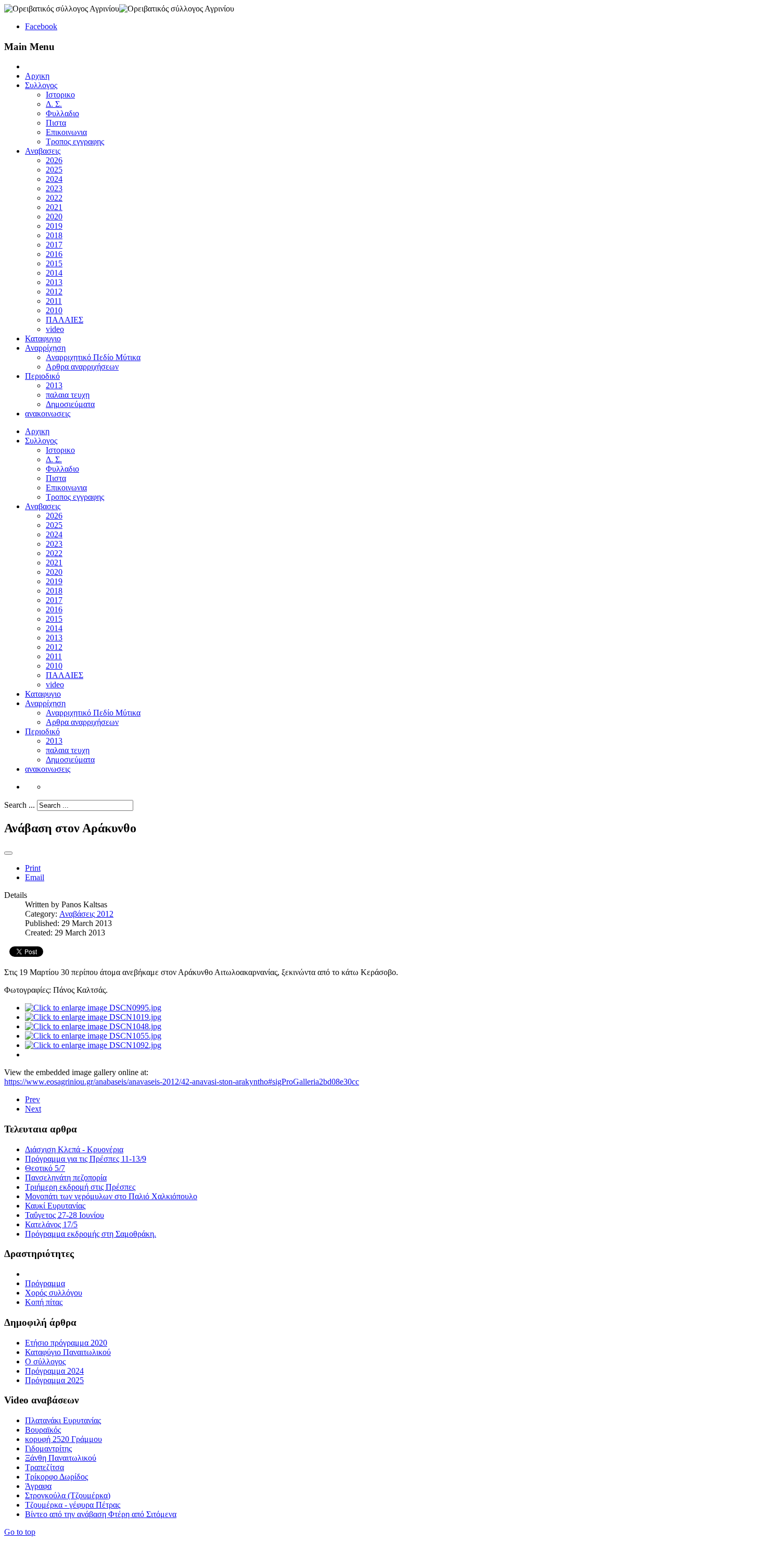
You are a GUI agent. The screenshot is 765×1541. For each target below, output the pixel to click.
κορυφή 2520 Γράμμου (63, 1439)
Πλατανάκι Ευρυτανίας (63, 1420)
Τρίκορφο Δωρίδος (56, 1476)
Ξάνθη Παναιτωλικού (60, 1457)
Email (34, 877)
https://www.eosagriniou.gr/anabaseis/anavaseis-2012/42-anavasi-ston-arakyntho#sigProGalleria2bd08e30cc (181, 1081)
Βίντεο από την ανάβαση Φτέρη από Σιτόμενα (100, 1514)
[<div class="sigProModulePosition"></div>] (93, 1007)
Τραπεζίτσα (44, 1467)
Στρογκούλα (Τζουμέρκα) (67, 1495)
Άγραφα (38, 1486)
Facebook (41, 26)
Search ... (19, 804)
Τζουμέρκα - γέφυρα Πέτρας (72, 1504)
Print (33, 868)
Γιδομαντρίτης (48, 1448)
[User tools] (8, 853)
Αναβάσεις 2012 (86, 913)
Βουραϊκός (43, 1429)
